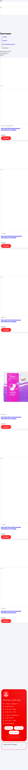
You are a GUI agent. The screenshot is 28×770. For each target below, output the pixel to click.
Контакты (19, 728)
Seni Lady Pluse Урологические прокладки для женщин (11, 528)
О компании (15, 732)
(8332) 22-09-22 (9, 706)
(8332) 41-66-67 (9, 718)
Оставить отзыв (15, 737)
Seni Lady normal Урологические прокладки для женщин (11, 236)
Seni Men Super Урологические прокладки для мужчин (11, 611)
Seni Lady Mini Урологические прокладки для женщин (10, 129)
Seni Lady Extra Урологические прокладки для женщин (11, 320)
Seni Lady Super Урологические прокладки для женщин (11, 417)
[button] (6, 138)
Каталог (10, 728)
